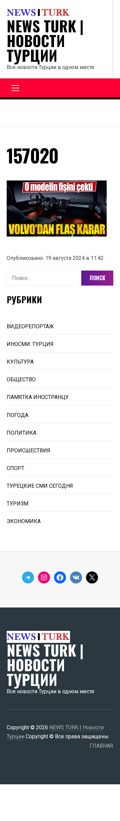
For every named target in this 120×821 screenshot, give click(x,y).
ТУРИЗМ (17, 503)
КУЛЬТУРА (20, 362)
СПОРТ (15, 468)
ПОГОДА (17, 415)
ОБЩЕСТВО (21, 379)
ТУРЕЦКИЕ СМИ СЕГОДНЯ (40, 486)
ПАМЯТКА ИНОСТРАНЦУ (38, 397)
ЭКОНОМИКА (24, 521)
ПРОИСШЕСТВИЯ (28, 450)
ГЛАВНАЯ (101, 746)
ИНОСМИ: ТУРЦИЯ (30, 344)
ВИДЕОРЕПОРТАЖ (30, 326)
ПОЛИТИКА (21, 433)
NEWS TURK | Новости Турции (45, 41)
